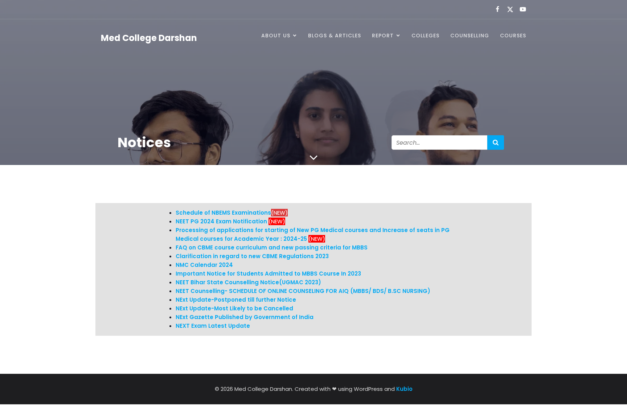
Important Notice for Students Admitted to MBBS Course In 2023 (268, 273)
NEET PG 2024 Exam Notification (221, 221)
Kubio (404, 389)
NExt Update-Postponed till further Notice (236, 299)
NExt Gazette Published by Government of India (245, 317)
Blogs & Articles (334, 35)
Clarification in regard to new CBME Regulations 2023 (252, 256)
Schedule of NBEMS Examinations (223, 212)
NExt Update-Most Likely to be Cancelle (232, 308)
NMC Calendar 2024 (204, 265)
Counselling (469, 35)
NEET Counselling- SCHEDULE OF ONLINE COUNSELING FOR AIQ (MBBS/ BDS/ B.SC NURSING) (303, 291)
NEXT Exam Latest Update (213, 326)
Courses (513, 35)
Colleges (425, 35)
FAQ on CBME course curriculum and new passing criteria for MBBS (272, 247)
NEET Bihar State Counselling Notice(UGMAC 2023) (248, 282)
